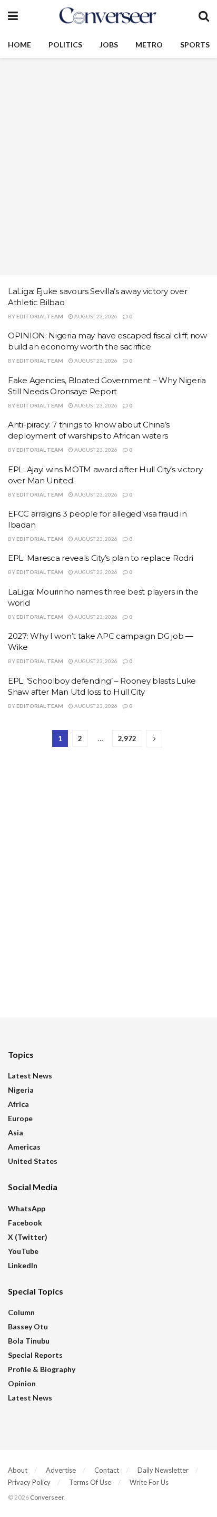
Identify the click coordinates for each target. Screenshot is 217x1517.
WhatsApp (26, 1208)
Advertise (61, 1470)
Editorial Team (39, 316)
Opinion (22, 1383)
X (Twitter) (27, 1236)
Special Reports (35, 1354)
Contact (106, 1470)
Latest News (30, 1075)
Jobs (109, 44)
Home (19, 44)
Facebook (25, 1222)
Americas (24, 1146)
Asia (15, 1132)
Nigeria (21, 1089)
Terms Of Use (90, 1482)
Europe (20, 1118)
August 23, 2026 (95, 316)
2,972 (127, 738)
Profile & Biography (41, 1369)
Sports (195, 44)
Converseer (47, 1497)
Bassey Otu (28, 1326)
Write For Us (149, 1482)
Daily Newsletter (163, 1470)
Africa (18, 1104)
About (17, 1470)
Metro (149, 44)
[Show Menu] (13, 16)
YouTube (23, 1251)
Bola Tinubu (29, 1340)
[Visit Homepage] (108, 15)
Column (21, 1312)
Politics (65, 44)
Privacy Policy (29, 1482)
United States (32, 1160)
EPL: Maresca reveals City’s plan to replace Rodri (100, 558)
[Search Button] (204, 16)
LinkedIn (22, 1265)
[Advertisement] (108, 166)
